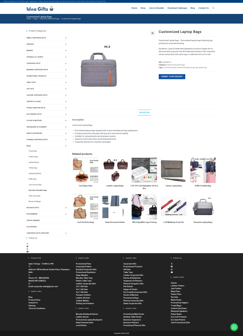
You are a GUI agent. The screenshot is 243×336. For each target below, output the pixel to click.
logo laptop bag (201, 67)
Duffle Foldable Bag (203, 186)
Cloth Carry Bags (34, 196)
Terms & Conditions (36, 308)
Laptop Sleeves (34, 162)
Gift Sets (30, 89)
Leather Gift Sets (83, 298)
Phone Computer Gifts (36, 108)
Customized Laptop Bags (71, 19)
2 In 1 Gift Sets (82, 286)
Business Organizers (132, 320)
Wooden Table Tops (84, 278)
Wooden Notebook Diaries (87, 314)
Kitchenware (32, 214)
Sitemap (31, 306)
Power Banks (176, 314)
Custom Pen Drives (179, 308)
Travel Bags (33, 151)
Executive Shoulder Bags (176, 65)
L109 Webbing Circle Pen (173, 222)
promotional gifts (169, 67)
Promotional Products (36, 76)
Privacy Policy (34, 300)
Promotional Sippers (179, 303)
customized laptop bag (185, 67)
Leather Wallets (82, 301)
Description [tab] (144, 112)
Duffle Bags (33, 179)
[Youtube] (27, 252)
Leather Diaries (82, 317)
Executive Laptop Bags (203, 222)
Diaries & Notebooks (132, 278)
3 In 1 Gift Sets (82, 289)
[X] (27, 244)
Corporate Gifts (33, 63)
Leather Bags (33, 157)
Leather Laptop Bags (115, 186)
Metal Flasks (176, 300)
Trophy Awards (33, 220)
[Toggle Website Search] (213, 8)
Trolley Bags (33, 168)
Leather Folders (177, 286)
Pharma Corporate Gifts (37, 140)
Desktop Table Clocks (132, 317)
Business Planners (131, 323)
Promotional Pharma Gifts (134, 325)
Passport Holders (83, 295)
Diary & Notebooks (34, 133)
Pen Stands (128, 286)
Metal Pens (175, 291)
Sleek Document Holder (115, 222)
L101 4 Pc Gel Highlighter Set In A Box (144, 187)
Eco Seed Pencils (178, 320)
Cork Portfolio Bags (85, 222)
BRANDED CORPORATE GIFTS (37, 70)
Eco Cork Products (179, 317)
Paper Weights (82, 275)
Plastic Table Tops (84, 281)
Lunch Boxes (81, 325)
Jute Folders (176, 288)
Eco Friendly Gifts (34, 114)
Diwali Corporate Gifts (36, 38)
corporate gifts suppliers (38, 233)
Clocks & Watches (34, 120)
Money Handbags (35, 201)
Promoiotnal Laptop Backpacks (89, 320)
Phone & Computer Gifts (133, 284)
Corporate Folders (84, 267)
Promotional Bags (131, 298)
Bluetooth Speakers (179, 311)
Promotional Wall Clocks (133, 314)
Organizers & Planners (37, 127)
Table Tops (31, 82)
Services (30, 44)
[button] (153, 33)
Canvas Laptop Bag (174, 186)
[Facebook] (27, 246)
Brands (30, 50)
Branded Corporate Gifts (86, 269)
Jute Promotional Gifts (180, 323)
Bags (29, 146)
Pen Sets (174, 297)
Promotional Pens (83, 264)
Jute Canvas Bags (35, 185)
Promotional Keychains (86, 272)
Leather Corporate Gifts (37, 95)
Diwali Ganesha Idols (84, 323)
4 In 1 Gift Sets (82, 292)
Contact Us (33, 303)
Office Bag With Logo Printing (144, 222)
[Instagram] (27, 249)
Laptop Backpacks (35, 173)
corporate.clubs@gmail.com (46, 286)
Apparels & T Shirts (35, 57)
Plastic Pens (176, 294)
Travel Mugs (176, 306)
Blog (30, 297)
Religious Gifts (33, 208)
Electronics (32, 227)
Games (174, 283)
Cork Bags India (85, 186)
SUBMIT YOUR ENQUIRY (172, 76)
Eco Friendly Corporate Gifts (135, 292)
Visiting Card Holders (85, 303)
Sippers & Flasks (34, 101)
